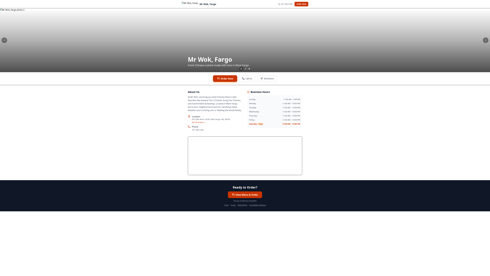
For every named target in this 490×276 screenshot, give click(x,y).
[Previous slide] (4, 40)
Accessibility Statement (257, 205)
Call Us (249, 78)
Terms (226, 205)
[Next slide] (485, 40)
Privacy (233, 205)
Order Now (301, 4)
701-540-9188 (197, 130)
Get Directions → (199, 122)
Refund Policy (242, 205)
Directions (269, 78)
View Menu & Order (247, 194)
